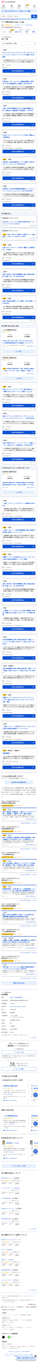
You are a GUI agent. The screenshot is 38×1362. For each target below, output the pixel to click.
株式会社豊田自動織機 (8, 906)
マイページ (34, 7)
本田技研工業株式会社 (8, 803)
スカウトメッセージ (7, 1315)
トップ (3, 32)
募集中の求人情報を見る (11, 1100)
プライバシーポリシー (10, 1354)
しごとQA (11, 7)
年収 (27, 31)
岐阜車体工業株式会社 (11, 1086)
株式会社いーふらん (12, 1143)
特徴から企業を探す (13, 1320)
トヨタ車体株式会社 (7, 854)
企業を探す (3, 7)
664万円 (17, 1285)
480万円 (17, 1265)
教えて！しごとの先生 (7, 1327)
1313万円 (17, 1224)
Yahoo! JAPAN (26, 1351)
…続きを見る (10, 1094)
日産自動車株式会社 (7, 829)
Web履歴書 (22, 1315)
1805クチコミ (20, 25)
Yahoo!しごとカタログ (8, 1307)
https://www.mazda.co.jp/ (17, 1006)
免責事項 (16, 1355)
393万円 (17, 1255)
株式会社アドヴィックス (9, 958)
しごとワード (5, 1329)
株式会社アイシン (7, 880)
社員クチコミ (19, 31)
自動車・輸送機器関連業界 (7, 27)
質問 (33, 32)
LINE (12, 1337)
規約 (31, 1354)
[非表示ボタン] (35, 1356)
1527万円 (17, 1203)
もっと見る (32, 1037)
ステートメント (8, 1355)
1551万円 (17, 1193)
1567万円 (17, 1183)
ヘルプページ (30, 1296)
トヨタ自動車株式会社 (8, 931)
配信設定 (29, 1315)
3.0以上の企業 (18, 27)
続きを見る (30, 346)
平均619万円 (29, 25)
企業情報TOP (20, 1307)
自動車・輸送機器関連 (16, 997)
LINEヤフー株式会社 (7, 1344)
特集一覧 (19, 7)
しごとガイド (28, 1327)
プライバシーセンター (23, 1354)
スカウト (27, 7)
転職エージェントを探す (8, 1322)
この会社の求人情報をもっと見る (27, 823)
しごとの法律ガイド (19, 1327)
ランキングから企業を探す (26, 1320)
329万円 (17, 1275)
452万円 (17, 1245)
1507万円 (17, 1214)
